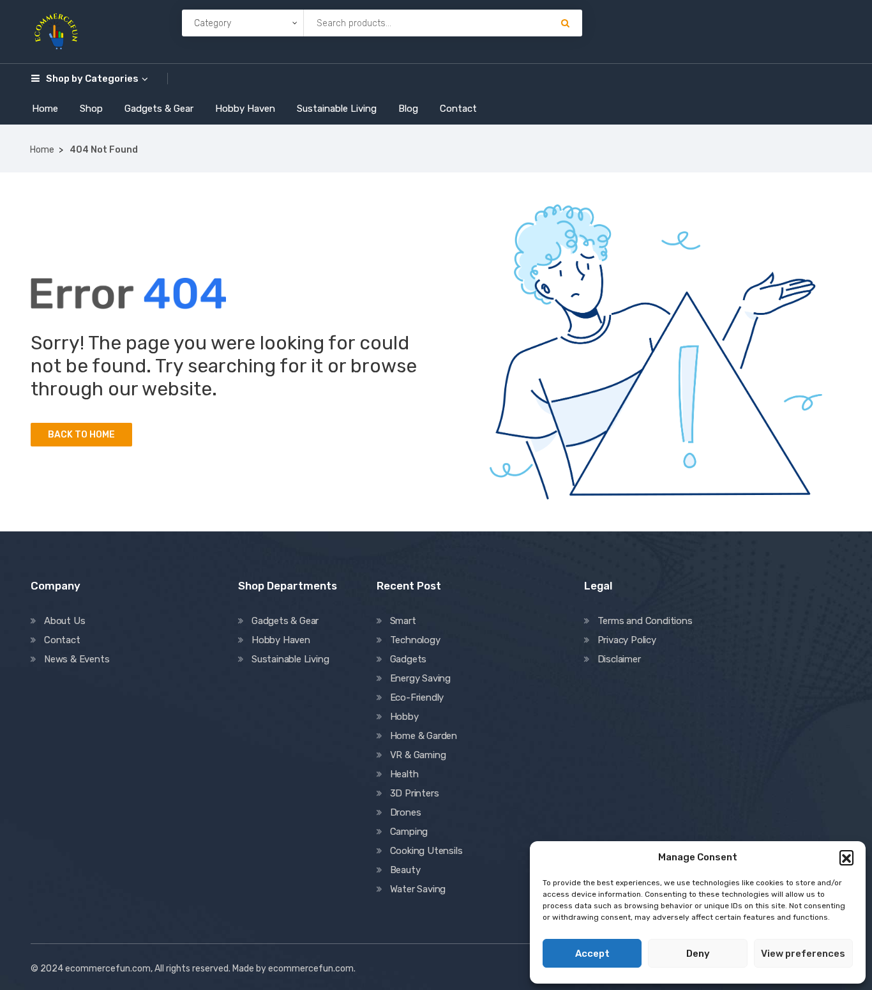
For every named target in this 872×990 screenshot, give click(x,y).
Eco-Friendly (417, 697)
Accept (592, 953)
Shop (91, 108)
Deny (698, 953)
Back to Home (81, 434)
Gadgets (408, 659)
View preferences (803, 953)
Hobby (404, 716)
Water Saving (418, 889)
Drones (405, 812)
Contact (458, 108)
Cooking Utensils (426, 851)
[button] (846, 857)
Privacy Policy (627, 640)
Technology (415, 640)
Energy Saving (420, 678)
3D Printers (414, 793)
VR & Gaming (418, 755)
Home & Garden (423, 736)
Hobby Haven (245, 108)
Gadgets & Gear (158, 108)
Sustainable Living (337, 108)
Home (45, 108)
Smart (403, 621)
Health (404, 774)
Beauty (405, 870)
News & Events (76, 659)
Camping (409, 831)
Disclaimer (619, 659)
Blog (408, 108)
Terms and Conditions (645, 621)
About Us (64, 621)
